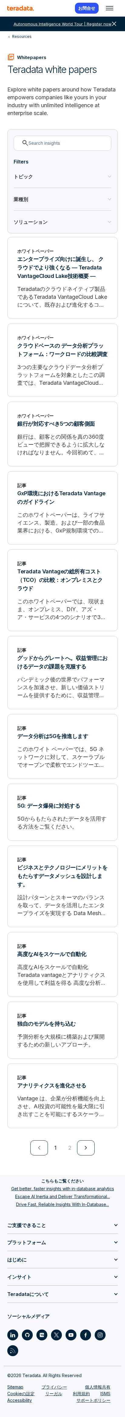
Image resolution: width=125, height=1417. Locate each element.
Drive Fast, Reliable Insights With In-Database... (62, 1204)
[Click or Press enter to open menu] (109, 8)
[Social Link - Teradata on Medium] (41, 1335)
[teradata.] (20, 8)
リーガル (53, 1393)
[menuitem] (39, 1147)
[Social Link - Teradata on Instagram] (100, 1335)
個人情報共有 (97, 1386)
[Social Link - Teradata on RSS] (12, 1350)
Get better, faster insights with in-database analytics (62, 1188)
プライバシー (54, 1386)
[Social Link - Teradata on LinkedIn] (12, 1335)
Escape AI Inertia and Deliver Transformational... (62, 1196)
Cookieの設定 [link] (21, 1393)
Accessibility (19, 1400)
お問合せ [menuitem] (86, 8)
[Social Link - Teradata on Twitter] (56, 1335)
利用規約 (81, 1393)
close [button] (114, 24)
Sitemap (15, 1386)
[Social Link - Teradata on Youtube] (71, 1335)
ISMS (105, 1393)
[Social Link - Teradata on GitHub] (27, 1335)
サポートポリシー (93, 1400)
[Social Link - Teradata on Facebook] (85, 1335)
